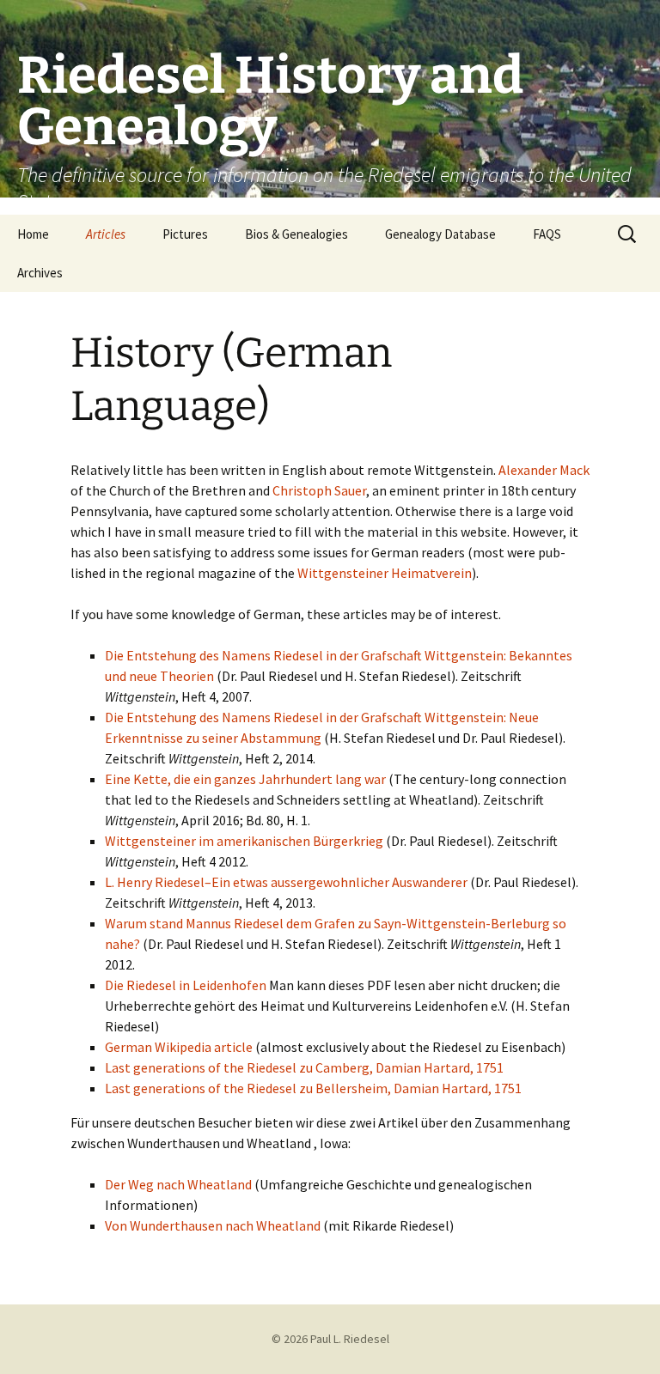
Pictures (185, 234)
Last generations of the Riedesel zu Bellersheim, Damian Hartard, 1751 (313, 1088)
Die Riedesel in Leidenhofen (185, 985)
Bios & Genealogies (296, 234)
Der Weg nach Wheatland (178, 1184)
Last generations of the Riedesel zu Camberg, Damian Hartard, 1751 (304, 1067)
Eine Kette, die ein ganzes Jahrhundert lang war (245, 778)
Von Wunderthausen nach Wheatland (213, 1225)
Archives (40, 272)
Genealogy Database (440, 234)
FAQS (547, 234)
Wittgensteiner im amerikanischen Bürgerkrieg (244, 840)
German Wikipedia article (180, 1046)
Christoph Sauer (319, 490)
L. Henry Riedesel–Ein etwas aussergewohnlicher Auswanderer (286, 882)
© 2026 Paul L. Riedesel (330, 1339)
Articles (105, 234)
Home (33, 234)
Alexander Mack (544, 469)
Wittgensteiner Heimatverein (384, 572)
